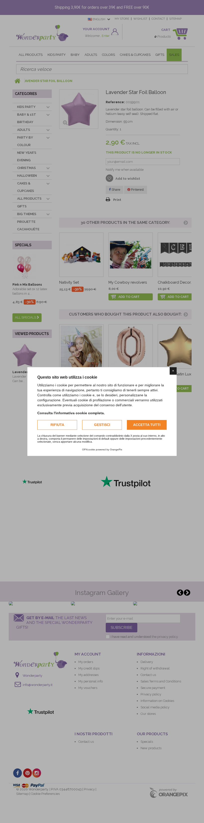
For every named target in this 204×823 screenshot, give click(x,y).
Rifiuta (57, 425)
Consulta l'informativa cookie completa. (71, 413)
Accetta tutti (146, 425)
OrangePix (116, 449)
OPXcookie (88, 449)
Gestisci (102, 425)
